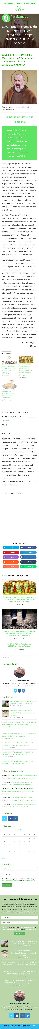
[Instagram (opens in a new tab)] (23, 9)
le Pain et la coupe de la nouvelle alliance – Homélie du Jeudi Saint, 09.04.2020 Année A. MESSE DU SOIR (8, 393)
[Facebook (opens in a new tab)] (19, 9)
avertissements (29, 881)
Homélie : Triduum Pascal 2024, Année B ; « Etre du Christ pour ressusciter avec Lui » (18, 791)
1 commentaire (19, 705)
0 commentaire (12, 729)
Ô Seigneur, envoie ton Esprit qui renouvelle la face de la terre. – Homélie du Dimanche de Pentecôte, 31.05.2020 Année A (19, 599)
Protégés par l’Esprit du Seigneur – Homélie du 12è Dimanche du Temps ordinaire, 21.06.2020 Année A (9, 368)
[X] (15, 691)
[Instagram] (23, 691)
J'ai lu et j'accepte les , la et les (18, 880)
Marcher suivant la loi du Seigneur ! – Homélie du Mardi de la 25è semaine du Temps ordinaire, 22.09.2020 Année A (20, 633)
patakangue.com (9, 107)
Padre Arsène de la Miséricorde (23, 1026)
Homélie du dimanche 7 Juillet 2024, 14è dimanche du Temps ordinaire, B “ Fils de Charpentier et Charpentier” (19, 724)
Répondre (6, 420)
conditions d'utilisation (25, 879)
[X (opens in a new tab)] (16, 9)
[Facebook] (19, 691)
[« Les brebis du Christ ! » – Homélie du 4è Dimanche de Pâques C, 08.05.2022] (5, 703)
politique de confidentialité (11, 881)
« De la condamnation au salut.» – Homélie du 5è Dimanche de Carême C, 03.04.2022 (22, 713)
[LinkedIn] (27, 1015)
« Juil (3, 858)
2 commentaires (9, 109)
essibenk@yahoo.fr (14, 3)
